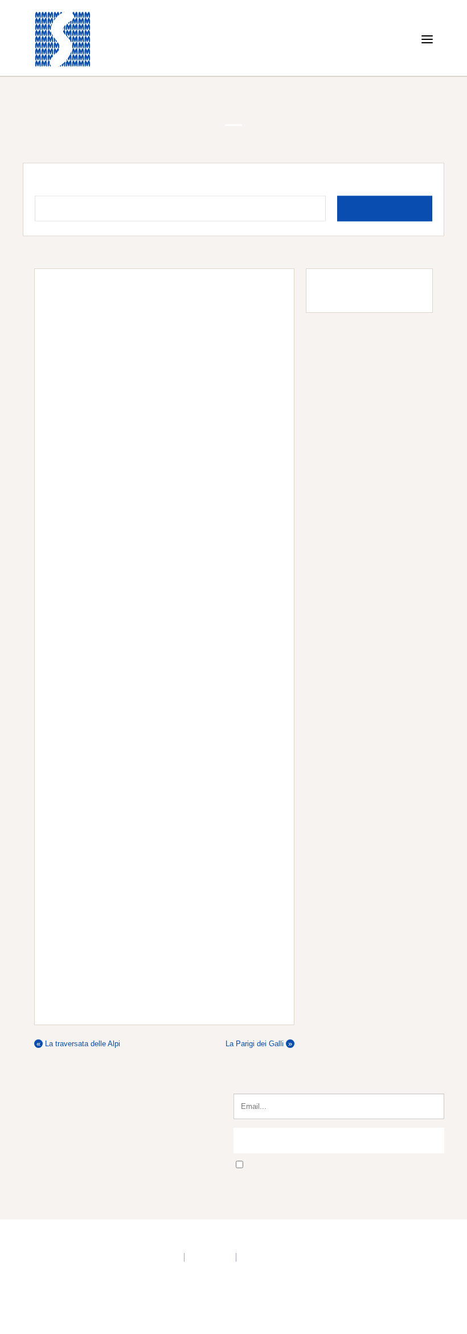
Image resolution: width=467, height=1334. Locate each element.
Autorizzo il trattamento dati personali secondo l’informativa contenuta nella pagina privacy (344, 1221)
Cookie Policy (208, 1312)
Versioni (93, 255)
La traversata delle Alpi (78, 1095)
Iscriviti (339, 1192)
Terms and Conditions (275, 1312)
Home (34, 255)
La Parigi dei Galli (259, 1095)
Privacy (166, 1312)
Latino (62, 255)
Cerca (393, 214)
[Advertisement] (364, 480)
